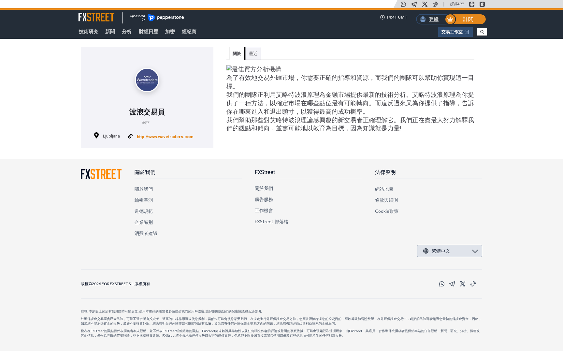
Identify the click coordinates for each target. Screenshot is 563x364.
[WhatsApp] (403, 4)
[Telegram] (414, 4)
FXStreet (88, 13)
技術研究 (88, 32)
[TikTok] (435, 4)
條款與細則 (386, 200)
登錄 (434, 19)
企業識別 (144, 222)
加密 (170, 32)
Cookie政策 (387, 211)
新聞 (110, 32)
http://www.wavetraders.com (165, 136)
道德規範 (144, 211)
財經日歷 (148, 32)
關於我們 (145, 172)
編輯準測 (144, 200)
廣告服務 (264, 199)
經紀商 (189, 32)
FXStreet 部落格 (271, 221)
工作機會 (264, 210)
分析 (127, 32)
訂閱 (468, 19)
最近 (253, 53)
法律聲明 (385, 172)
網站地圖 (384, 189)
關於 (237, 53)
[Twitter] (424, 4)
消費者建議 (146, 233)
